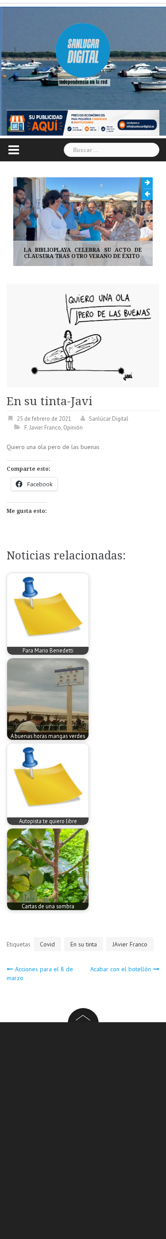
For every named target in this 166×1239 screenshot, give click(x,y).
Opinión (73, 428)
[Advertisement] (83, 1132)
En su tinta (83, 945)
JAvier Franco (129, 945)
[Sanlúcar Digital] (83, 51)
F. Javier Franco (42, 428)
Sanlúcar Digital (108, 418)
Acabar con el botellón (120, 969)
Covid (47, 945)
